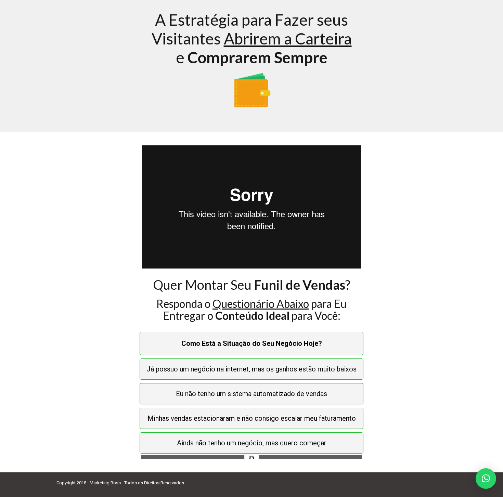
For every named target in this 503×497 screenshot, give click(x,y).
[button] (486, 478)
